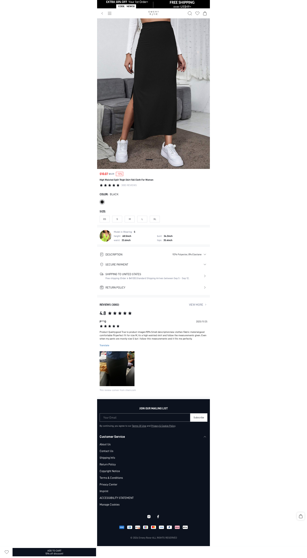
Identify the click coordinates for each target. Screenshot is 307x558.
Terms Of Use (139, 425)
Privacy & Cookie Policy (163, 425)
